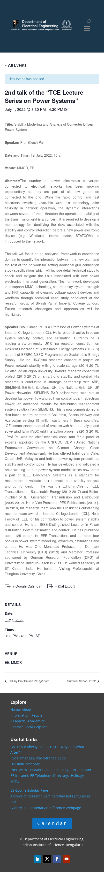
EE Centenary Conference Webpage (52, 807)
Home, (16, 709)
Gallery (16, 807)
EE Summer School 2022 (80, 681)
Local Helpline (36, 727)
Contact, (17, 727)
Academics (36, 721)
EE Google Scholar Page (29, 790)
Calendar (52, 823)
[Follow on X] (47, 859)
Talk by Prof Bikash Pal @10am (28, 681)
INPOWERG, (20, 769)
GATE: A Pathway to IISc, (29, 746)
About (26, 709)
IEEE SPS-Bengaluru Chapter (68, 769)
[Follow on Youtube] (66, 859)
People (36, 715)
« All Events (16, 65)
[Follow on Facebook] (57, 859)
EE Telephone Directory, (50, 775)
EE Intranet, (19, 775)
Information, (20, 715)
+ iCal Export (65, 586)
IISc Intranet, (46, 758)
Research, (18, 721)
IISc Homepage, (22, 758)
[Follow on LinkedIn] (37, 859)
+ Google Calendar (27, 586)
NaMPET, (37, 769)
